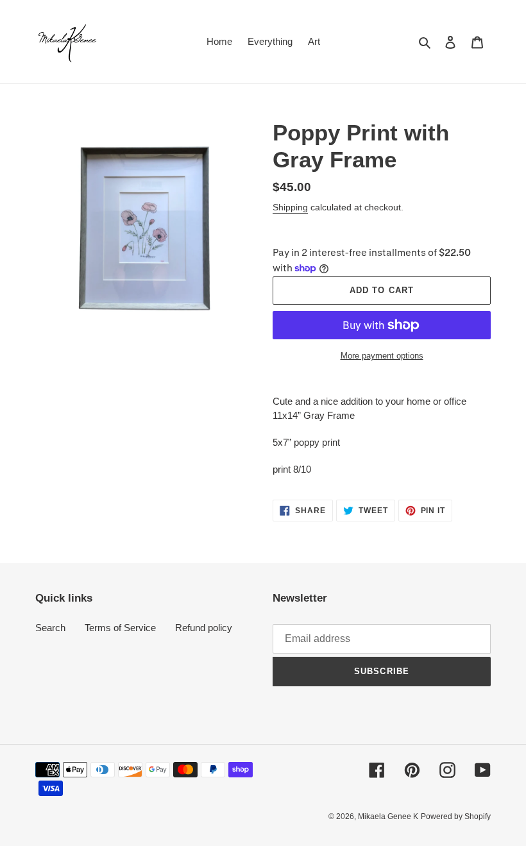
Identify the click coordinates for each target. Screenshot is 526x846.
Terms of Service (120, 627)
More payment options (382, 355)
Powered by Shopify (456, 816)
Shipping (290, 207)
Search (50, 627)
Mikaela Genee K (388, 816)
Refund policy (203, 627)
